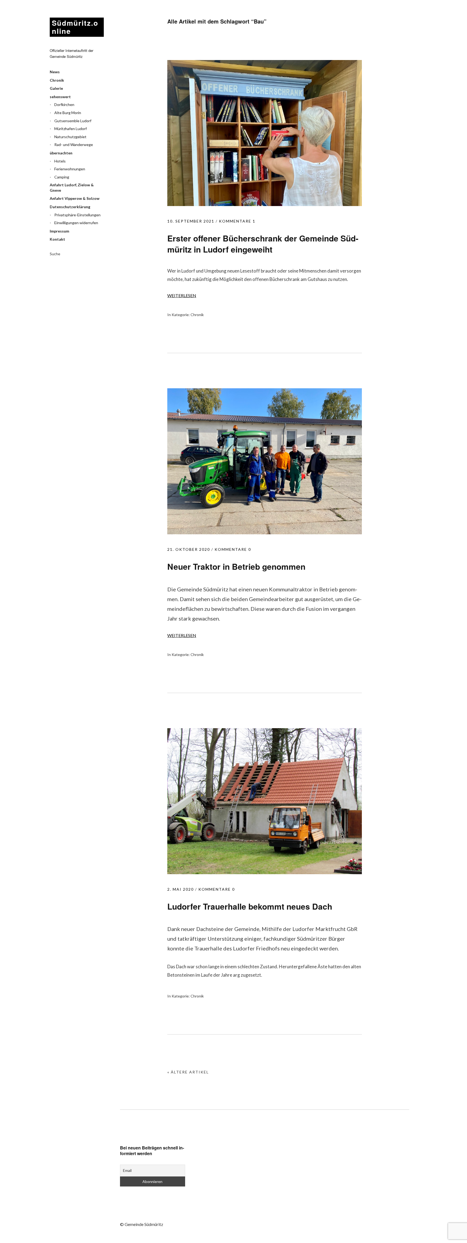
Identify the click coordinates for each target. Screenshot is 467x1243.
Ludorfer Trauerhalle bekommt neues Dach (249, 906)
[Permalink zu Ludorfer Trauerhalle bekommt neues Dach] (264, 872)
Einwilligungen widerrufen (76, 222)
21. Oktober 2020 (188, 549)
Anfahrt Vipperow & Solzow (74, 198)
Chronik (57, 80)
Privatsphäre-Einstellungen (77, 215)
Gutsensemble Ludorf (72, 120)
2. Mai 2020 (180, 889)
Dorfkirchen (64, 104)
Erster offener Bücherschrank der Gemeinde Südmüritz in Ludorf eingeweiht (262, 243)
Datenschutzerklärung (70, 206)
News (55, 71)
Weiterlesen (181, 295)
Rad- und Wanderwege (73, 144)
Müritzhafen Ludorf (70, 128)
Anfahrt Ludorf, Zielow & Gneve (72, 188)
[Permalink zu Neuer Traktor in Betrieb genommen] (264, 532)
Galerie (56, 88)
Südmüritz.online (75, 27)
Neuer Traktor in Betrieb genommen (236, 566)
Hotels (60, 161)
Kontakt (57, 239)
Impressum (59, 231)
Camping (61, 177)
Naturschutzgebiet (70, 136)
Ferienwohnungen (69, 169)
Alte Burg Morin (67, 112)
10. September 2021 (190, 221)
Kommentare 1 (237, 221)
